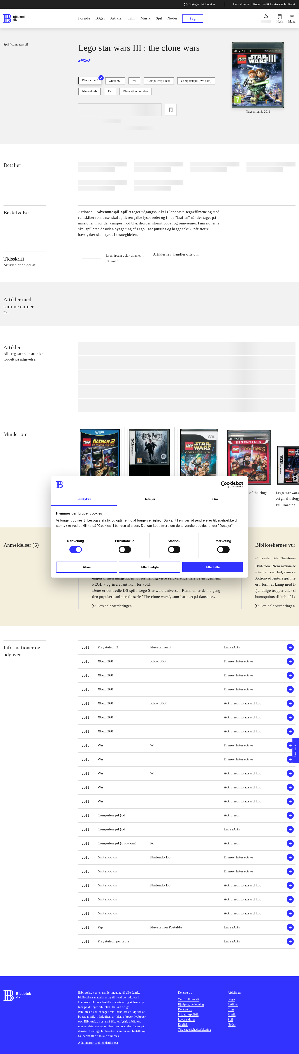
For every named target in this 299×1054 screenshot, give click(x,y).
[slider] (258, 78)
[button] (186, 647)
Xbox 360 (115, 80)
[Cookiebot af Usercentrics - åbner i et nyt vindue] (224, 484)
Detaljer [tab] (150, 499)
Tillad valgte (149, 567)
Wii (134, 80)
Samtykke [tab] (83, 499)
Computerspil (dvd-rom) (196, 80)
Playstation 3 (90, 80)
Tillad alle (212, 567)
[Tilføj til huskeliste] (171, 110)
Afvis (87, 567)
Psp (110, 91)
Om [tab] (215, 499)
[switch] (125, 549)
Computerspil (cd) (159, 80)
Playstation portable (135, 91)
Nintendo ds (89, 91)
